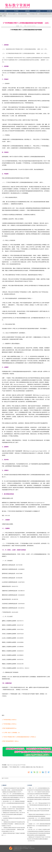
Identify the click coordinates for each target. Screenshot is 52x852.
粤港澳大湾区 (16, 767)
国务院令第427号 (15, 537)
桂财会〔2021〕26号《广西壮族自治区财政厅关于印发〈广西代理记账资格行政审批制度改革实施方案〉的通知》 (38, 805)
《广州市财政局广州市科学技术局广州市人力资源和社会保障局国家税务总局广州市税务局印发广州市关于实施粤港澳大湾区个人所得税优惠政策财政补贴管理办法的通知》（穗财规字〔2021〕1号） (26, 60)
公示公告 (38, 11)
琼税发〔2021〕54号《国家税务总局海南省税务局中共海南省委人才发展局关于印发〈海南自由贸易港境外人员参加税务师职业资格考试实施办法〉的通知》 (13, 808)
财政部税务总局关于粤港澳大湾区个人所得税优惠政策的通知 (21, 49)
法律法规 (27, 11)
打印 (4, 778)
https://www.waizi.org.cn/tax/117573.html (16, 764)
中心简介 (16, 11)
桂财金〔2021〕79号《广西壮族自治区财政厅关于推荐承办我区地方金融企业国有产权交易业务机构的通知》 (38, 810)
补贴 (34, 767)
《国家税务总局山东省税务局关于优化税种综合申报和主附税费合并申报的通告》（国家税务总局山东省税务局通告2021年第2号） (13, 824)
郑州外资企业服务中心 (12, 13)
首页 (5, 11)
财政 (31, 767)
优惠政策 (28, 767)
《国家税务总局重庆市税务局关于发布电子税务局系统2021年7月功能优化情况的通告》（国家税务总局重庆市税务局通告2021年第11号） (13, 829)
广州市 (10, 767)
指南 (40, 767)
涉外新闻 (49, 11)
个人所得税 (22, 767)
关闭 (7, 778)
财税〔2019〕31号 (42, 49)
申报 (37, 767)
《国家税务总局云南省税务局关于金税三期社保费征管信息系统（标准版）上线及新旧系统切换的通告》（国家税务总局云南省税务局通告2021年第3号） (13, 790)
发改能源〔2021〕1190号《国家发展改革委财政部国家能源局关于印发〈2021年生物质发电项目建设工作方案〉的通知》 (38, 825)
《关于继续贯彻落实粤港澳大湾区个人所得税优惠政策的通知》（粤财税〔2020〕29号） (26, 53)
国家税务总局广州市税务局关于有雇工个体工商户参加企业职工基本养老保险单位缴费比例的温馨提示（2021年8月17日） (13, 814)
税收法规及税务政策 (22, 13)
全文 (42, 767)
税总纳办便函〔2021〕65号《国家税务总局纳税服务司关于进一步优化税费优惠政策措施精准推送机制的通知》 (13, 803)
